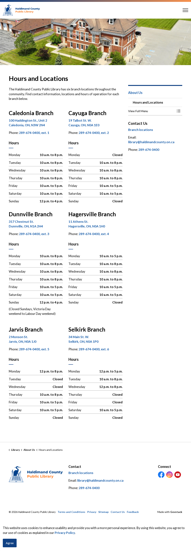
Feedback (133, 511)
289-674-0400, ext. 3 (34, 234)
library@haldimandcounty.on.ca (151, 142)
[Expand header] (185, 10)
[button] (151, 111)
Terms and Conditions (71, 511)
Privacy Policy (65, 533)
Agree (10, 543)
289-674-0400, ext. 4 (94, 234)
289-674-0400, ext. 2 (94, 133)
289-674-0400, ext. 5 (34, 349)
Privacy (91, 511)
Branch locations (140, 130)
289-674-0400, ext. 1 (34, 133)
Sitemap (103, 511)
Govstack (176, 511)
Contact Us (118, 511)
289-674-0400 (148, 149)
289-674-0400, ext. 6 (94, 349)
